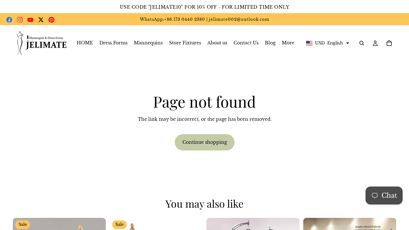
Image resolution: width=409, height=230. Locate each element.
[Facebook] (9, 20)
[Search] (362, 43)
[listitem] (288, 43)
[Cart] (389, 43)
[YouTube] (30, 20)
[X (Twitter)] (41, 20)
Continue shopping (204, 142)
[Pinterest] (51, 20)
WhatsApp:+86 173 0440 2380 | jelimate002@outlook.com (204, 19)
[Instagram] (20, 20)
